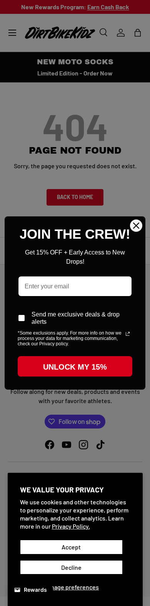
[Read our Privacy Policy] (127, 333)
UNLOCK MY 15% (75, 367)
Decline (71, 567)
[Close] (136, 225)
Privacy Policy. (71, 526)
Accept (71, 547)
